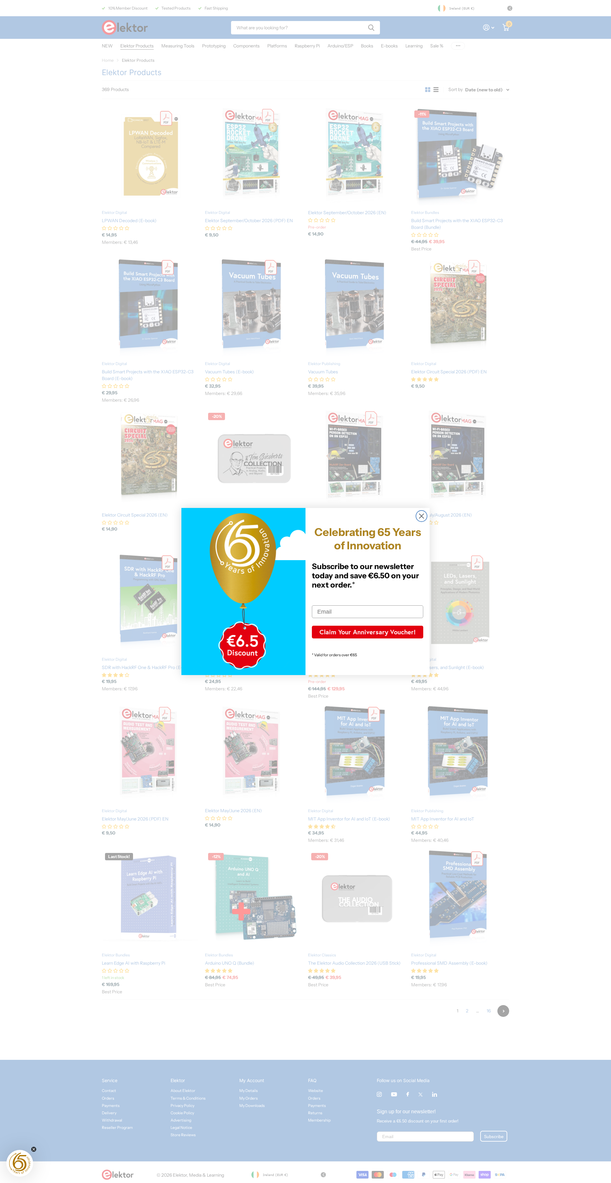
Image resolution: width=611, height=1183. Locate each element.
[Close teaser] (33, 1149)
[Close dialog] (421, 516)
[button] (19, 1163)
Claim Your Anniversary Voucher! (368, 632)
